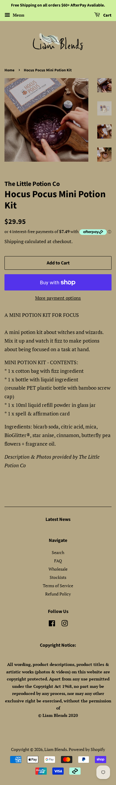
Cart (107, 15)
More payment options (58, 298)
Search (58, 552)
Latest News (58, 519)
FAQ (58, 561)
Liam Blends (55, 749)
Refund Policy (58, 594)
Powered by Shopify (87, 749)
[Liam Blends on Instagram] (64, 624)
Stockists (58, 577)
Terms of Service (58, 585)
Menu (18, 15)
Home (9, 70)
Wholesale (58, 569)
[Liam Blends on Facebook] (51, 624)
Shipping (13, 241)
